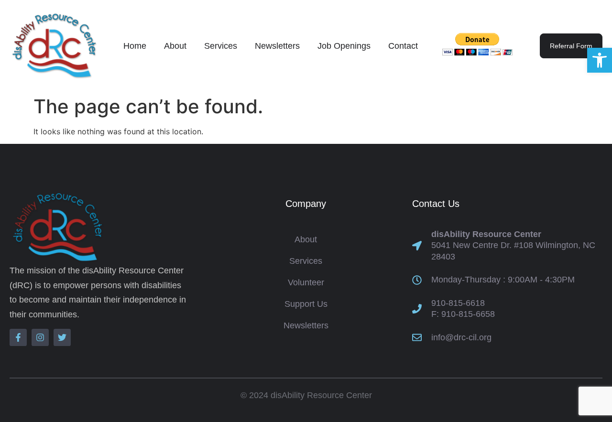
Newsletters (277, 46)
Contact (403, 46)
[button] (599, 60)
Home (134, 46)
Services (220, 46)
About (175, 46)
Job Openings (344, 46)
